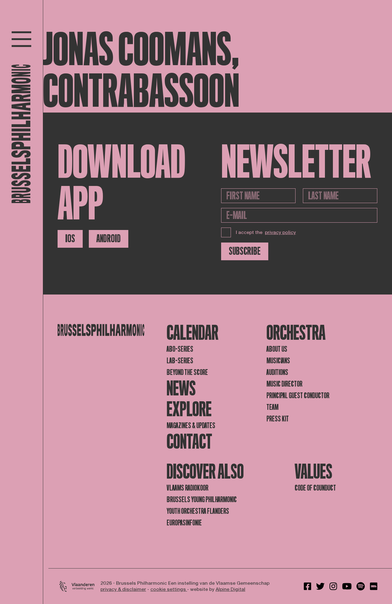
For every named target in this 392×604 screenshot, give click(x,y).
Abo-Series (180, 349)
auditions (277, 372)
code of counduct (315, 488)
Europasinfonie (184, 522)
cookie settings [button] (168, 589)
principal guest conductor (297, 395)
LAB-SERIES (180, 360)
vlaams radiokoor (187, 488)
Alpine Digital (230, 589)
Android (108, 239)
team (272, 407)
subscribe (245, 251)
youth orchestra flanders (198, 511)
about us (276, 349)
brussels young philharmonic (202, 499)
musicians (278, 360)
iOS (70, 239)
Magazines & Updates (191, 425)
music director (284, 384)
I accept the (266, 232)
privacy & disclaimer (123, 589)
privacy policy (280, 232)
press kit (277, 418)
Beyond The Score (187, 372)
